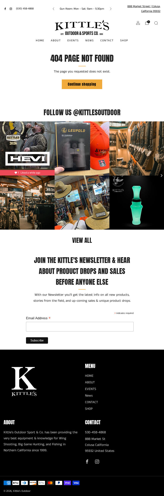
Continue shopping (82, 84)
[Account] (138, 23)
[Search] (156, 23)
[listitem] (82, 8)
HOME (40, 41)
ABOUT (56, 41)
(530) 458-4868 (25, 9)
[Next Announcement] (110, 8)
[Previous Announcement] (53, 8)
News (89, 41)
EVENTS (73, 41)
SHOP (124, 41)
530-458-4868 (95, 432)
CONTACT (107, 41)
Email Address (38, 318)
